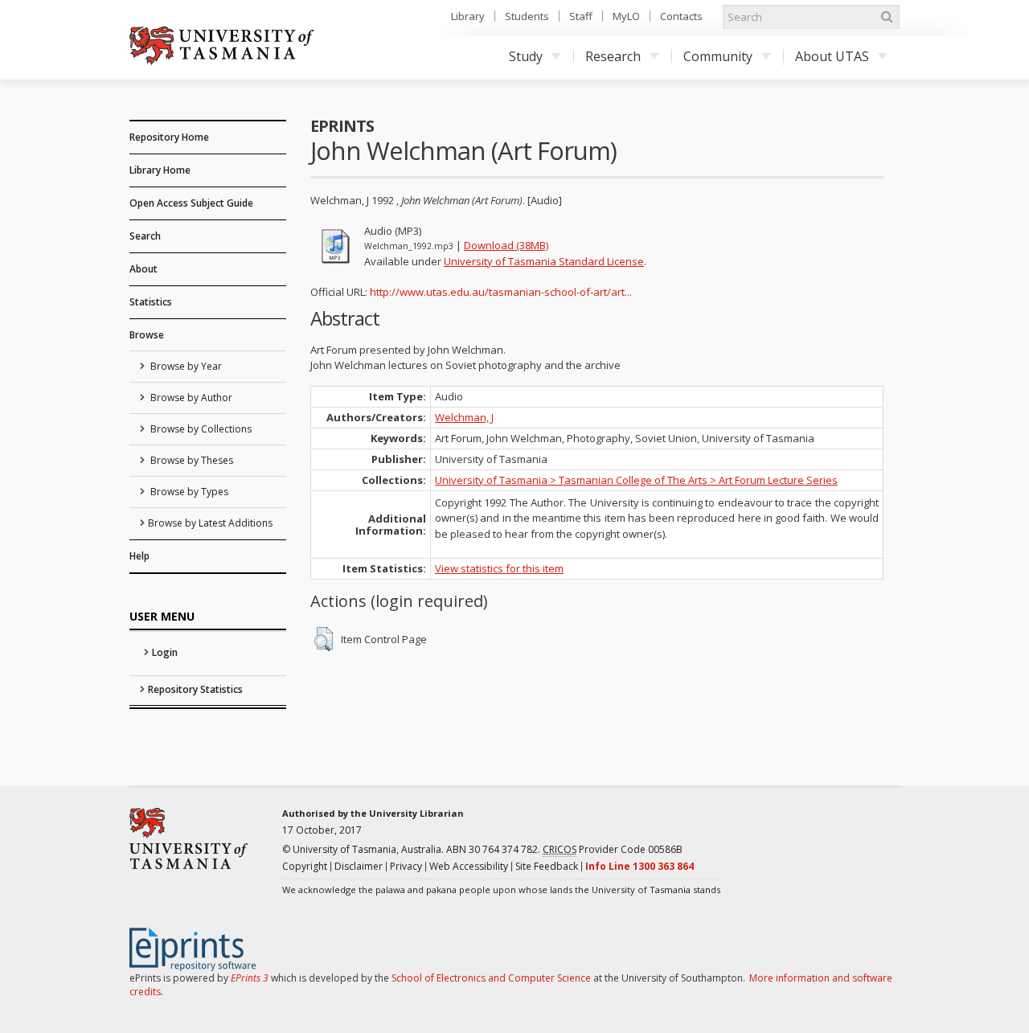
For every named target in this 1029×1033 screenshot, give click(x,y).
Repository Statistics (195, 689)
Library (468, 16)
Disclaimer (358, 866)
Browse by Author (190, 397)
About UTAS (832, 56)
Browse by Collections (200, 429)
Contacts (681, 16)
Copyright (304, 866)
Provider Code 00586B (613, 849)
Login (165, 652)
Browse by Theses (190, 460)
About (143, 269)
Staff (580, 16)
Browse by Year (185, 366)
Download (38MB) (506, 245)
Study (526, 56)
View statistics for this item (499, 568)
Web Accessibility (468, 866)
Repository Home (169, 137)
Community (717, 56)
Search (145, 236)
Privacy (406, 866)
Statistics (150, 302)
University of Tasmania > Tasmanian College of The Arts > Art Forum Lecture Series (636, 480)
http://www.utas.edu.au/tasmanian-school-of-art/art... (501, 292)
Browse (146, 335)
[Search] (887, 17)
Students (527, 16)
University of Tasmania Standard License (544, 261)
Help (139, 556)
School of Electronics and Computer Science (491, 978)
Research (613, 56)
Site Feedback (546, 866)
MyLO (626, 16)
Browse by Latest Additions (210, 523)
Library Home (160, 170)
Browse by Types (188, 491)
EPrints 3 (250, 978)
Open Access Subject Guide (191, 203)
